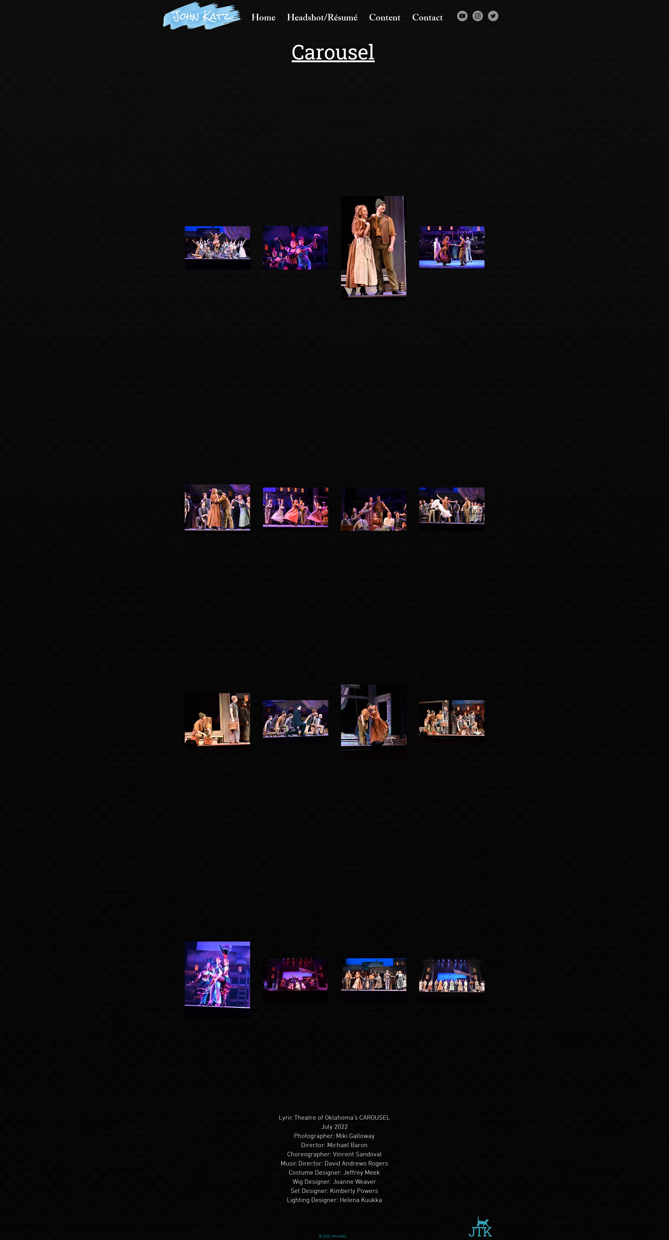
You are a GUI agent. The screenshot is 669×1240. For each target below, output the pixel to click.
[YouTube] (462, 16)
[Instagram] (477, 16)
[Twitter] (493, 16)
